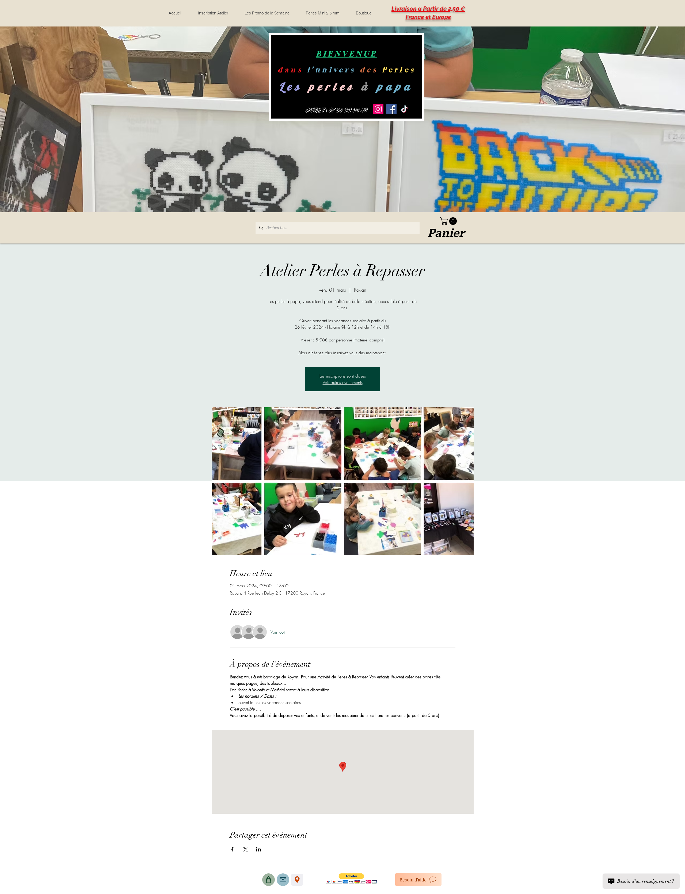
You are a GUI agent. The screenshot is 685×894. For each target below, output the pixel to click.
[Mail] (283, 879)
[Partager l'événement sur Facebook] (232, 849)
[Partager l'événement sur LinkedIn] (258, 849)
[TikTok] (404, 109)
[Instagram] (378, 109)
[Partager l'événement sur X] (245, 849)
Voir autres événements (343, 382)
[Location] (297, 880)
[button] (449, 221)
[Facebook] (391, 109)
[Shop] (268, 879)
